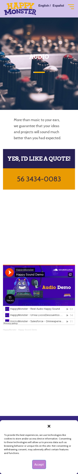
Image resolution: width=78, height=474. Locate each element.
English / (44, 5)
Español (58, 5)
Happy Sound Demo (27, 330)
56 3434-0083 (39, 179)
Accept (39, 464)
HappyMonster (9, 330)
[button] (49, 426)
